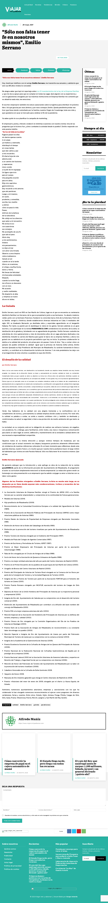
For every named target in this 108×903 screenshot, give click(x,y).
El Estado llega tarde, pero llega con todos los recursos (94, 88)
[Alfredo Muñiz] (4, 25)
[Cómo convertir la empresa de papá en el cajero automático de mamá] (18, 745)
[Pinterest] (79, 831)
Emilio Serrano (26, 705)
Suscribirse (100, 168)
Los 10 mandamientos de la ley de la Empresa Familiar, (58, 91)
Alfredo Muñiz (12, 25)
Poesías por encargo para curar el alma (67, 850)
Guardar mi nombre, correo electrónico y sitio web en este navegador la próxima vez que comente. (36, 815)
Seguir (102, 139)
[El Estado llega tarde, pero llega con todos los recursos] (54, 745)
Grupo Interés (72, 897)
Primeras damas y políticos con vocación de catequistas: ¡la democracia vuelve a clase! (94, 112)
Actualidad (62, 58)
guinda (36, 705)
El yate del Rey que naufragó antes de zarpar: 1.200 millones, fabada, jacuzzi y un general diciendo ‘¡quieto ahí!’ (94, 99)
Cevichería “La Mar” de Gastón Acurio (66, 869)
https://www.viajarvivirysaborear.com (31, 723)
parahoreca (45, 705)
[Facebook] (86, 10)
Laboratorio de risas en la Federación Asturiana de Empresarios (67, 863)
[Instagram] (89, 10)
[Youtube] (96, 10)
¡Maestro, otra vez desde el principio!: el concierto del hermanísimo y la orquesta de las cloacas (93, 245)
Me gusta (101, 135)
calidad (15, 705)
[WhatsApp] (84, 831)
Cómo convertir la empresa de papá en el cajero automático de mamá (93, 79)
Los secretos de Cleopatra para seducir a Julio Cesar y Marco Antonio (67, 856)
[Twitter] (93, 10)
